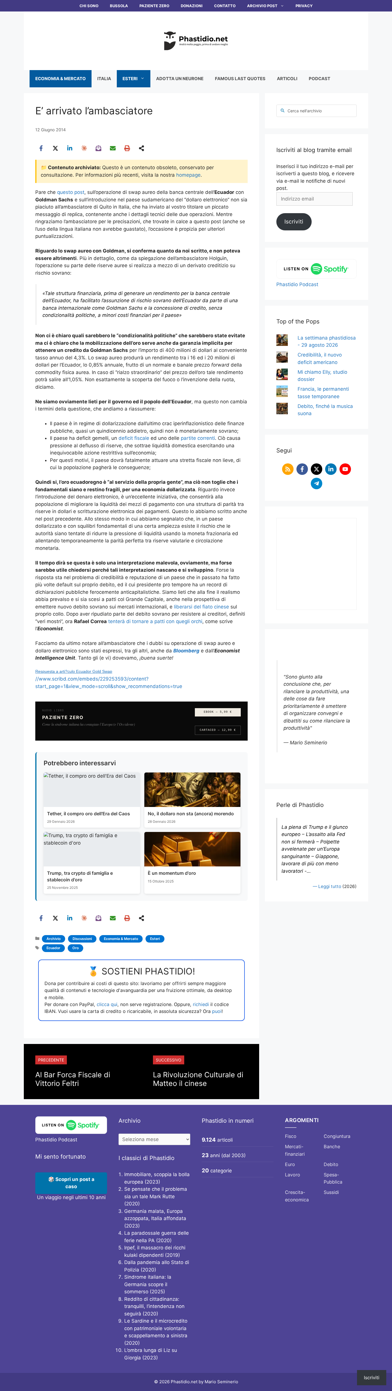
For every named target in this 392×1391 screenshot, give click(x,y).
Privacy (304, 5)
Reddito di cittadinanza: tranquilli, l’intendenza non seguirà (154, 1306)
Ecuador (53, 948)
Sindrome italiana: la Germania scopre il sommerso (147, 1284)
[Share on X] (55, 148)
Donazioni (192, 5)
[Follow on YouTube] (345, 469)
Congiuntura (337, 1136)
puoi (217, 1011)
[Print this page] (127, 148)
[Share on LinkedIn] (69, 148)
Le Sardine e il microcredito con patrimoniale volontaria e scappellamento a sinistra (155, 1328)
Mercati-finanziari (295, 1150)
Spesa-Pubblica (333, 1178)
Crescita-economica (297, 1196)
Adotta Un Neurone (179, 78)
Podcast (319, 78)
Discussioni (82, 939)
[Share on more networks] (141, 148)
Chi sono (88, 5)
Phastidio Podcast (297, 284)
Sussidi (331, 1192)
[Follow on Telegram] (316, 483)
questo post (70, 192)
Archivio (53, 939)
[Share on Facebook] (41, 148)
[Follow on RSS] (288, 469)
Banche (332, 1146)
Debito (331, 1164)
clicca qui (107, 1004)
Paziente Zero (154, 5)
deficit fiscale (134, 438)
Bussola (119, 5)
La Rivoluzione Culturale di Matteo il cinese (198, 1079)
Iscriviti (293, 221)
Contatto (225, 5)
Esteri (130, 78)
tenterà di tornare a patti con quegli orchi (155, 621)
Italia (104, 78)
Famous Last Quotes (240, 78)
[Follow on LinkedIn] (331, 469)
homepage (188, 175)
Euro (290, 1164)
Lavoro (292, 1175)
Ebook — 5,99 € (218, 712)
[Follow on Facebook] (302, 469)
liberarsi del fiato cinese (201, 607)
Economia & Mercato (60, 78)
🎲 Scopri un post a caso (71, 1183)
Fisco (290, 1136)
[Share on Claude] (84, 148)
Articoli (287, 78)
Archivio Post (262, 5)
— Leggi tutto (327, 886)
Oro (75, 948)
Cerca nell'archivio (305, 110)
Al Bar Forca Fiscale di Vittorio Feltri (72, 1079)
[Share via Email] (113, 148)
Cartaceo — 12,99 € (218, 730)
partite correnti (198, 438)
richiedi (201, 1004)
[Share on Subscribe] (98, 148)
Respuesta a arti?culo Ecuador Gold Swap (73, 671)
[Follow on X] (316, 469)
